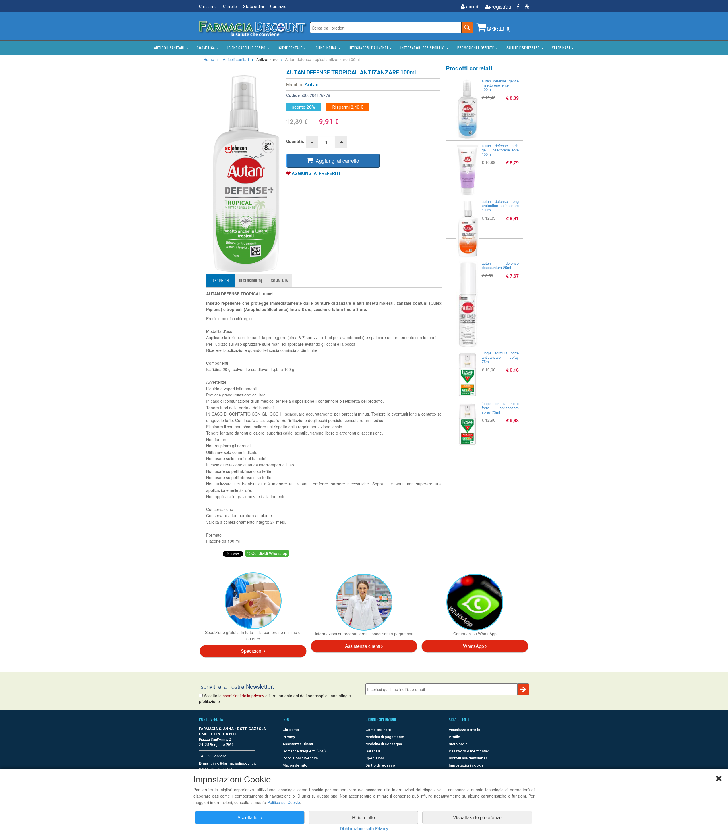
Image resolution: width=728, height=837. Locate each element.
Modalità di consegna (383, 744)
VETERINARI (561, 47)
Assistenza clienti (363, 646)
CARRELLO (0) (498, 28)
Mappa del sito (294, 765)
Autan (311, 84)
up (341, 142)
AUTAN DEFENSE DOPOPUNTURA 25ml (500, 265)
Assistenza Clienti (297, 744)
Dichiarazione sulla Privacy (364, 828)
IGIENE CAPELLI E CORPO (247, 47)
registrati (501, 6)
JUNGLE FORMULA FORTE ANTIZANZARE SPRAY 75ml (500, 357)
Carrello (230, 6)
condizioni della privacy (243, 695)
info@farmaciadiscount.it (234, 763)
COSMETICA (206, 47)
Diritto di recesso (380, 765)
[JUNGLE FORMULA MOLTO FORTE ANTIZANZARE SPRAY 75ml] (467, 423)
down (312, 142)
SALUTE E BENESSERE (523, 47)
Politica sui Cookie (283, 802)
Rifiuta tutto (363, 817)
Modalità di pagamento (384, 737)
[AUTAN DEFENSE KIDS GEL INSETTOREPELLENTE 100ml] (467, 169)
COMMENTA (279, 280)
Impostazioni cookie (466, 765)
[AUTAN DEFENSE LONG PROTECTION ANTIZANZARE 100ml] (467, 228)
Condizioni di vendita (300, 758)
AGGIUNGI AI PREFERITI (315, 173)
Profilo (454, 737)
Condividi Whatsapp (268, 553)
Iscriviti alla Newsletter (468, 758)
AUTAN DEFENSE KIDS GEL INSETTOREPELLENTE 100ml (500, 150)
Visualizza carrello (464, 730)
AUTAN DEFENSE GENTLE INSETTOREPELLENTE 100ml (500, 85)
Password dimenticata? (469, 751)
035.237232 (216, 756)
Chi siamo (208, 6)
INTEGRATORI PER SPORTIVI (423, 47)
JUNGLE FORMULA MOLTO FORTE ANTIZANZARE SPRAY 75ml (500, 408)
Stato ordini (253, 6)
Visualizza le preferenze (477, 817)
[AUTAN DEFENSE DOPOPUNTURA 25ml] (467, 304)
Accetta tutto (249, 817)
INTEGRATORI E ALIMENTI (369, 47)
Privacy (288, 737)
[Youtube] (524, 6)
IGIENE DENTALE (290, 47)
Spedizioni (252, 651)
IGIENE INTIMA (326, 47)
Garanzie (278, 6)
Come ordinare (378, 730)
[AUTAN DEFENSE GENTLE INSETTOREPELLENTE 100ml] (467, 109)
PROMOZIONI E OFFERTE (476, 47)
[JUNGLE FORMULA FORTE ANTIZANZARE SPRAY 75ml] (467, 374)
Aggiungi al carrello (336, 160)
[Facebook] (515, 6)
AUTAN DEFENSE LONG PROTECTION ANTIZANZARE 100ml (500, 205)
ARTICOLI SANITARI (170, 47)
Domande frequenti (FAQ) (304, 751)
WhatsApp (474, 646)
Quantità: (295, 141)
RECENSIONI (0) (250, 280)
